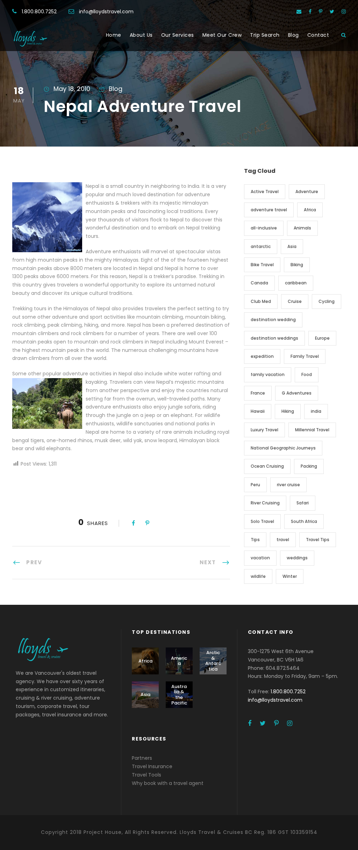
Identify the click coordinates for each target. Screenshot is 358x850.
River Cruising (265, 503)
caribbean (296, 283)
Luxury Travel (264, 430)
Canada (259, 283)
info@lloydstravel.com (106, 11)
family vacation (268, 374)
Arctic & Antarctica (213, 660)
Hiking (287, 411)
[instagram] (344, 11)
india (316, 411)
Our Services (177, 34)
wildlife (258, 576)
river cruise (288, 485)
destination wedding (273, 320)
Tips (255, 540)
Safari (302, 503)
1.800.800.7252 (39, 11)
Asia (291, 246)
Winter (289, 576)
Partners (142, 758)
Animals (302, 228)
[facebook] (310, 11)
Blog (293, 34)
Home (113, 34)
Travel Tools (146, 774)
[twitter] (332, 11)
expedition (262, 356)
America (179, 661)
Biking (297, 265)
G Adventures (297, 393)
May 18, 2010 (71, 88)
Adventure (306, 191)
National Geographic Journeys (283, 448)
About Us (141, 34)
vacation (260, 558)
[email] (298, 11)
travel (283, 540)
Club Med (261, 301)
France (258, 393)
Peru (255, 485)
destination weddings (274, 338)
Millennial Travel (312, 430)
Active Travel (265, 191)
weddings (297, 558)
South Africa (304, 521)
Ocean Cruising (267, 466)
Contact (318, 34)
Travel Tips (317, 540)
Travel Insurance (152, 766)
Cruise (295, 301)
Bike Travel (262, 265)
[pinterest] (320, 11)
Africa (310, 210)
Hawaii (258, 411)
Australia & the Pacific (179, 694)
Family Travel (305, 356)
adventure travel (269, 210)
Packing (309, 466)
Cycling (326, 301)
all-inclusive (264, 228)
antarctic (261, 246)
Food (306, 374)
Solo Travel (262, 521)
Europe (322, 338)
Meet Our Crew (222, 34)
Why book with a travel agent (167, 783)
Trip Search (265, 34)
